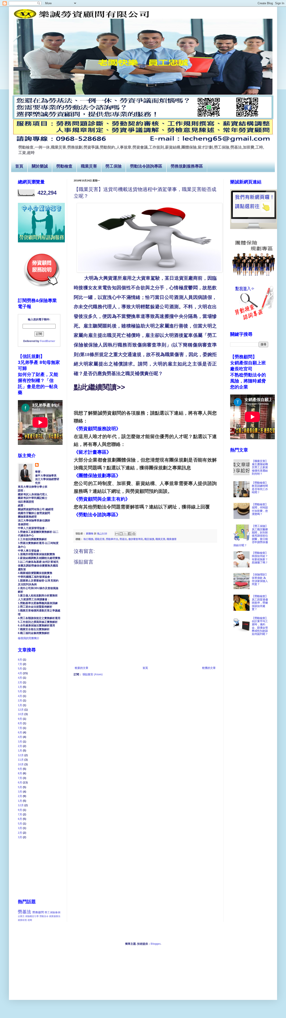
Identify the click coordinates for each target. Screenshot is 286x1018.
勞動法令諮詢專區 (146, 167)
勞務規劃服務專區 (187, 167)
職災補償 (149, 539)
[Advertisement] (40, 868)
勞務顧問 (38, 912)
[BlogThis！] (121, 533)
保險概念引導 (32, 916)
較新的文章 (81, 668)
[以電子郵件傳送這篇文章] (117, 533)
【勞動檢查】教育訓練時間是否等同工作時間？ (260, 487)
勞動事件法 (112, 539)
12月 (21, 709)
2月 (20, 682)
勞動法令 (44, 916)
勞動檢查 (64, 167)
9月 (20, 718)
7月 (20, 664)
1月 (20, 686)
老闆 (29, 920)
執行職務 (88, 539)
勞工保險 (113, 167)
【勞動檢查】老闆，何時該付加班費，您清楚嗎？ (260, 509)
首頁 (19, 167)
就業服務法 (54, 916)
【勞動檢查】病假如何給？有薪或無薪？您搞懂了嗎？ (260, 557)
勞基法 (123, 539)
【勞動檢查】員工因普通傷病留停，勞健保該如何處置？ (260, 603)
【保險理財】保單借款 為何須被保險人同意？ (260, 579)
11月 (21, 759)
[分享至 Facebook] (129, 533)
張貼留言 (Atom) (92, 674)
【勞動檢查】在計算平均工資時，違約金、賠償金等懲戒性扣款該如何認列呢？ (260, 626)
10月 (21, 714)
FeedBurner (47, 341)
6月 (20, 732)
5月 (20, 668)
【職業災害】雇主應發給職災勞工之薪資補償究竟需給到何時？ (260, 468)
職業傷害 (172, 539)
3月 (20, 741)
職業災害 (89, 167)
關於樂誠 (40, 167)
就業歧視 (22, 920)
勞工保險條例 (52, 912)
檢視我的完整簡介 (28, 638)
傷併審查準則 (135, 539)
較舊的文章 (209, 668)
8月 (20, 659)
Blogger (155, 943)
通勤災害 (100, 539)
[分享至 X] (125, 533)
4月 (20, 673)
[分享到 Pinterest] (134, 533)
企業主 (21, 916)
